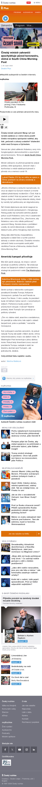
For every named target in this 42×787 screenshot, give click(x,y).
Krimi (5, 397)
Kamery (38, 12)
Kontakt (25, 719)
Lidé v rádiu (27, 712)
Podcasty (6, 733)
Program (17, 12)
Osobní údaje (15, 779)
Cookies (5, 779)
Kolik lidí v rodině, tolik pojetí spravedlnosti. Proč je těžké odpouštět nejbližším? (25, 581)
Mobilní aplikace (8, 737)
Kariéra (25, 715)
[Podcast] (2, 127)
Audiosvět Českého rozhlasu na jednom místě (18, 422)
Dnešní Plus (6, 69)
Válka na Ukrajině (9, 706)
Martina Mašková (14, 361)
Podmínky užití (27, 779)
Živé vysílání (8, 411)
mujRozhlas (6, 386)
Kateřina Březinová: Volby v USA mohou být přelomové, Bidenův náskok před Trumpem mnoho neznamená (20, 281)
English (4, 781)
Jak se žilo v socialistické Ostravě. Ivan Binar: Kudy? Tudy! (24, 497)
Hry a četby (7, 392)
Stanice (5, 712)
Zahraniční (6, 25)
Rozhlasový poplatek (30, 722)
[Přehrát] (4, 119)
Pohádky (6, 402)
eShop (4, 715)
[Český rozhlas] (8, 2)
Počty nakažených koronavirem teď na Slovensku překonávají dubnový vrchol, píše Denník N (26, 433)
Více (30, 25)
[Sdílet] (6, 127)
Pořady (6, 407)
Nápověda (26, 709)
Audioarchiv (28, 12)
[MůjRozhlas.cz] (4, 79)
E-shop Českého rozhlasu (15, 593)
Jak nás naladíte (28, 706)
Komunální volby (9, 709)
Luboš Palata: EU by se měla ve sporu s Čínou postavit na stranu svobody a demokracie (20, 179)
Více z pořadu (9, 541)
